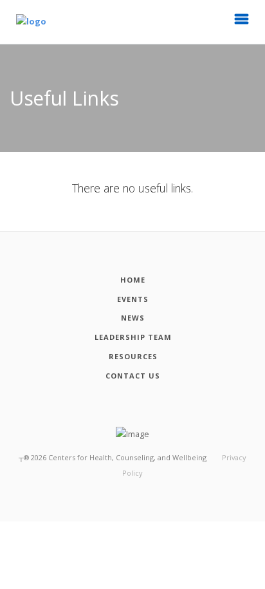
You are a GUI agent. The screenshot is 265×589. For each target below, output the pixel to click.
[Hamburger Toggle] (241, 22)
